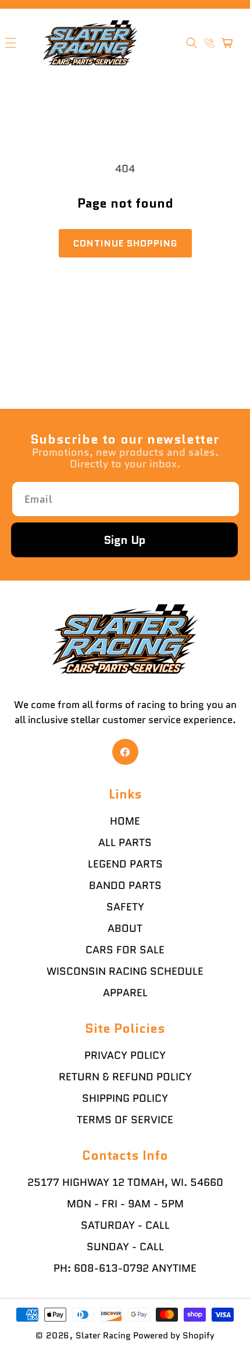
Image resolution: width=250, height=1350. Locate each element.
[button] (192, 43)
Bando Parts (125, 885)
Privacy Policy (125, 1055)
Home (125, 821)
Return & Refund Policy (125, 1076)
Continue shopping (125, 243)
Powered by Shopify (174, 1335)
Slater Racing (103, 1335)
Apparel (125, 992)
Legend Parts (125, 864)
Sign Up (124, 540)
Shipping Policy (125, 1098)
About (125, 928)
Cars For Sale (125, 949)
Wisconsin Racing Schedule (125, 971)
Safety (125, 907)
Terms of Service (125, 1119)
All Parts (125, 842)
